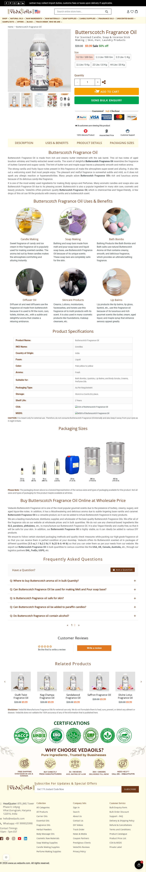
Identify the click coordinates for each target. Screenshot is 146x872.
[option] (14, 100)
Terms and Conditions (120, 829)
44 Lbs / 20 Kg (117, 65)
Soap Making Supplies (47, 842)
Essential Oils (42, 820)
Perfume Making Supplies (48, 851)
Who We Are (56, 22)
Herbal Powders (44, 829)
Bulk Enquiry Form (118, 807)
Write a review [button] (94, 648)
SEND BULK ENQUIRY (106, 100)
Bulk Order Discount (119, 811)
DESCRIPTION (24, 143)
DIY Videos (78, 825)
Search (76, 811)
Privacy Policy (79, 851)
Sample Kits (9, 22)
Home (10, 26)
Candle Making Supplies (48, 847)
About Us (77, 816)
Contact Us (78, 820)
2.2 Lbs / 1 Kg (123, 57)
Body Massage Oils (45, 834)
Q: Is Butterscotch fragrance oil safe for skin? (37, 598)
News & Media (80, 834)
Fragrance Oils (107, 18)
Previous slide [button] (5, 682)
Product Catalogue (118, 834)
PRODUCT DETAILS (89, 143)
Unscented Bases (126, 18)
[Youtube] (19, 3)
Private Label (116, 847)
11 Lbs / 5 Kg (82, 65)
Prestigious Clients (82, 842)
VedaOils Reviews (81, 847)
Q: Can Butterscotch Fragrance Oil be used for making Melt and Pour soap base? (58, 589)
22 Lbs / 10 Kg (100, 65)
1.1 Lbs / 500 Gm (104, 57)
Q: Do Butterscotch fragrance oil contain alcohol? (39, 615)
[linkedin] (23, 3)
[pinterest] (10, 3)
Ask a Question (124, 569)
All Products (42, 811)
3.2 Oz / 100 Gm (84, 57)
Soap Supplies (71, 18)
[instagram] (14, 3)
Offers (21, 22)
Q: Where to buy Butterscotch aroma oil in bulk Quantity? (44, 580)
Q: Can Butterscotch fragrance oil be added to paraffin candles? (48, 607)
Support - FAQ (116, 816)
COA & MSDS (116, 842)
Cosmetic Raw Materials (47, 838)
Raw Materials (53, 18)
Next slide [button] (141, 682)
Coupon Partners (81, 838)
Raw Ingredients (35, 18)
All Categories (43, 807)
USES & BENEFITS (56, 143)
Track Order (42, 22)
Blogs (31, 22)
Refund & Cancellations (121, 825)
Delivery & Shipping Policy (122, 820)
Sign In (76, 807)
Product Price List (118, 838)
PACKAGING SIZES (122, 143)
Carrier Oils (41, 816)
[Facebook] (6, 3)
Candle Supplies (89, 18)
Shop (6, 18)
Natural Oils (17, 18)
